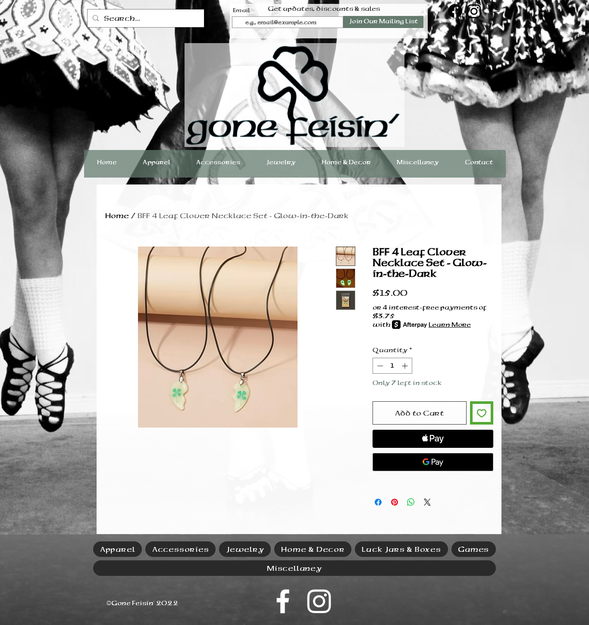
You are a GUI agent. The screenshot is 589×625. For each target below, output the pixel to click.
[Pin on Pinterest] (394, 502)
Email (241, 10)
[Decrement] (379, 365)
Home (117, 215)
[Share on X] (427, 502)
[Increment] (405, 365)
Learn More (450, 324)
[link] (494, 11)
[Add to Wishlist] (481, 413)
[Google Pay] (433, 462)
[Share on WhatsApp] (411, 502)
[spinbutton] (392, 365)
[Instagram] (474, 11)
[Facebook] (455, 11)
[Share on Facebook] (378, 502)
